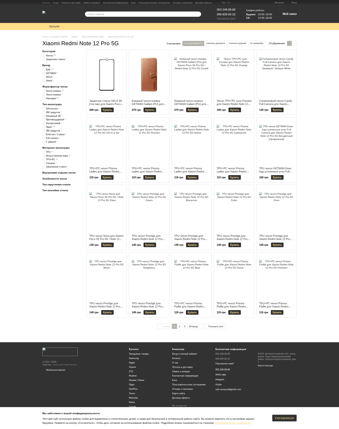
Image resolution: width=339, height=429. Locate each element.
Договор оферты (203, 3)
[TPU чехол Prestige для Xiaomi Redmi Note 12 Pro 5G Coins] (234, 209)
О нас (56, 3)
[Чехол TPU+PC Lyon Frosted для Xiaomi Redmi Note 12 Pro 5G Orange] (234, 74)
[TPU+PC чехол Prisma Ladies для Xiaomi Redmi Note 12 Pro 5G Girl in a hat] (106, 142)
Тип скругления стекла (56, 184)
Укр (228, 3)
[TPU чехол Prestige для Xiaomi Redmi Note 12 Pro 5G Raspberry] (149, 277)
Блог (133, 3)
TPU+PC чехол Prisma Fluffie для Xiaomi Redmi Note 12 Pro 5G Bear (188, 306)
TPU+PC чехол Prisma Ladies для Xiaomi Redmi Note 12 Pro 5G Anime (189, 171)
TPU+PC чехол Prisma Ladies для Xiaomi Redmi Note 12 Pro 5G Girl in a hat (105, 171)
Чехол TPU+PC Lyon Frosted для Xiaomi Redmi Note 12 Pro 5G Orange (234, 104)
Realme (133, 375)
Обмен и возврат (91, 3)
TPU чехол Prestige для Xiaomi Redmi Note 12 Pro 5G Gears (147, 239)
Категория (48, 51)
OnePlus (133, 389)
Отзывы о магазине (182, 3)
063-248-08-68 (226, 9)
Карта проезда (265, 365)
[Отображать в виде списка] (294, 43)
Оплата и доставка (71, 3)
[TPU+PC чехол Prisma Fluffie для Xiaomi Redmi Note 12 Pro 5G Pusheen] (276, 277)
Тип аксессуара (52, 104)
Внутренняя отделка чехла (59, 172)
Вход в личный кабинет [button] (184, 353)
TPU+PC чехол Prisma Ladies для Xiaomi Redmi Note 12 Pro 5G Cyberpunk (232, 171)
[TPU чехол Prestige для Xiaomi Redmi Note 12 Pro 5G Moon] (106, 277)
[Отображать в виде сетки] (289, 43)
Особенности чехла (54, 178)
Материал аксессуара (56, 147)
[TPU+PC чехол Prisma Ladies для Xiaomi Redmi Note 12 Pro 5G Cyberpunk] (234, 142)
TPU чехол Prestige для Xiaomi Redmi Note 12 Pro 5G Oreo (274, 239)
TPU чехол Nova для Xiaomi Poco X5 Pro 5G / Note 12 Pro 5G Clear (106, 239)
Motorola (133, 397)
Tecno (132, 393)
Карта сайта (178, 393)
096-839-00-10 (226, 14)
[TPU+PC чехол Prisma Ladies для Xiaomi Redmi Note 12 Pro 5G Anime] (191, 142)
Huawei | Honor (136, 380)
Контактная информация (115, 3)
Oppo (131, 384)
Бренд (46, 65)
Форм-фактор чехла (54, 86)
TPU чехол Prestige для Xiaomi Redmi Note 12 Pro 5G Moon (104, 306)
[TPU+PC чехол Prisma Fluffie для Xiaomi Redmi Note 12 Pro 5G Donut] (234, 277)
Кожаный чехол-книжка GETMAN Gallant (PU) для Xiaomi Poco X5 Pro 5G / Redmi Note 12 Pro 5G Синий (191, 105)
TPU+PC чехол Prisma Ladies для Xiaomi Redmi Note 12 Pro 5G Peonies (147, 171)
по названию (256, 43)
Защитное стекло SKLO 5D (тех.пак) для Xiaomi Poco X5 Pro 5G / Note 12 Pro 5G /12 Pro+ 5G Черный (105, 105)
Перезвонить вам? (226, 18)
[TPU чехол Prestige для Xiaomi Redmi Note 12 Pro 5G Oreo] (276, 209)
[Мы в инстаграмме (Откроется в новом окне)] (217, 2)
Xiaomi (132, 367)
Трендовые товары (139, 353)
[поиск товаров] (198, 14)
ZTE (131, 371)
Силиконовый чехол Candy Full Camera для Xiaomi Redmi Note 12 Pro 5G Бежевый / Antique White (275, 105)
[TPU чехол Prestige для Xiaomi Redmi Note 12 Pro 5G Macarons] (191, 209)
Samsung (134, 358)
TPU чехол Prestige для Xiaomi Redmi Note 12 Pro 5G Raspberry (147, 306)
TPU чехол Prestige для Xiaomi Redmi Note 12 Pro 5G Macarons (189, 239)
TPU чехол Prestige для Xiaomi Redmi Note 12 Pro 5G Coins (232, 239)
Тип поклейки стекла (55, 190)
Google (132, 406)
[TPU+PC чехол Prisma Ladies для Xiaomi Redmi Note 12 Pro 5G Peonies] (149, 142)
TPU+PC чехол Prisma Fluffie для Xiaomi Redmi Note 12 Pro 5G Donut (231, 306)
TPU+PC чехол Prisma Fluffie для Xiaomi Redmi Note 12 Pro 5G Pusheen (273, 306)
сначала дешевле (215, 43)
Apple (132, 362)
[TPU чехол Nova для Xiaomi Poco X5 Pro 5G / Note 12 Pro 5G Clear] (106, 209)
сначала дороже (237, 43)
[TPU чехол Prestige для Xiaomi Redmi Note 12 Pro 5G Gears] (149, 209)
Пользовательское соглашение (154, 3)
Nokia (132, 402)
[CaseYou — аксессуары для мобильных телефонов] (60, 351)
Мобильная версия (55, 370)
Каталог (46, 3)
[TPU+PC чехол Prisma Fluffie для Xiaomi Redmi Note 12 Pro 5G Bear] (191, 277)
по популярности (193, 43)
